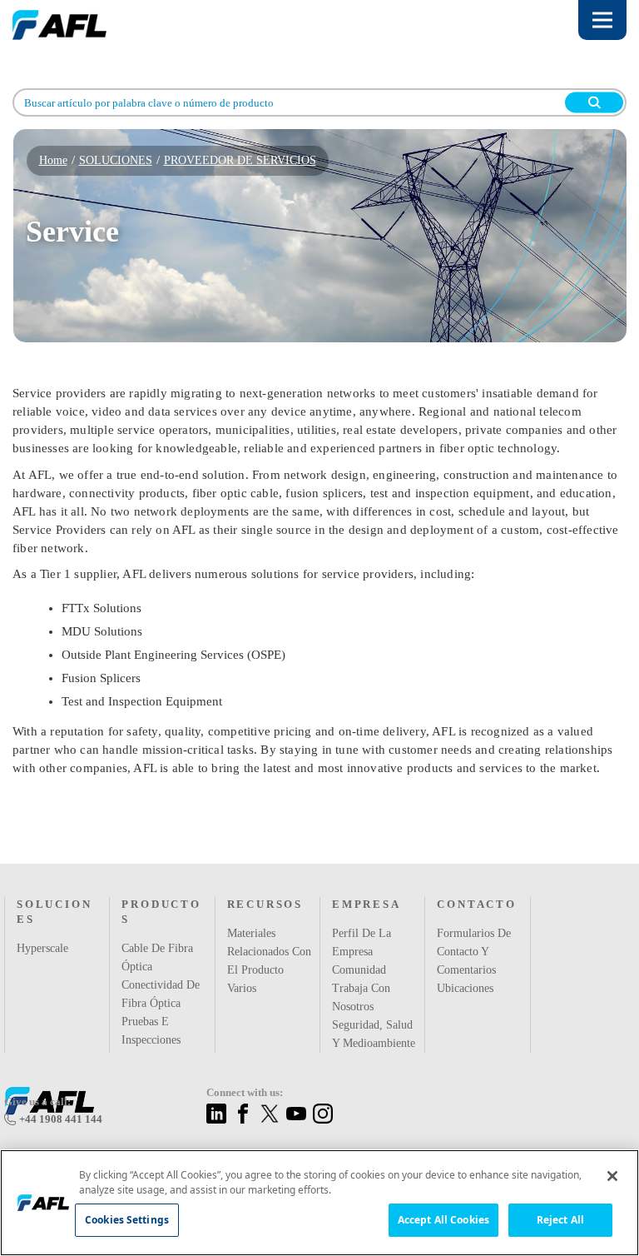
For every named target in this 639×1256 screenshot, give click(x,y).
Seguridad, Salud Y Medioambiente (373, 1025)
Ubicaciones (467, 970)
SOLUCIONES (114, 160)
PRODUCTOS (163, 886)
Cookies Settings (127, 1220)
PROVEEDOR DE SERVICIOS (225, 160)
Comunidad (360, 952)
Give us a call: (38, 1102)
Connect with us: (248, 1092)
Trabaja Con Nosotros (361, 979)
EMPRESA (364, 886)
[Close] (612, 1176)
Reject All (560, 1220)
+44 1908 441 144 (58, 1119)
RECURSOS (263, 886)
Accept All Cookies (443, 1220)
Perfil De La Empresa (359, 924)
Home (53, 160)
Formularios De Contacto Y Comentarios (474, 933)
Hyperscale (44, 930)
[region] (319, 1202)
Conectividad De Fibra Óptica (162, 961)
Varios (243, 970)
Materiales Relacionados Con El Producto (267, 933)
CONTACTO (474, 886)
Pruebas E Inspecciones (153, 997)
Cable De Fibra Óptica (156, 924)
